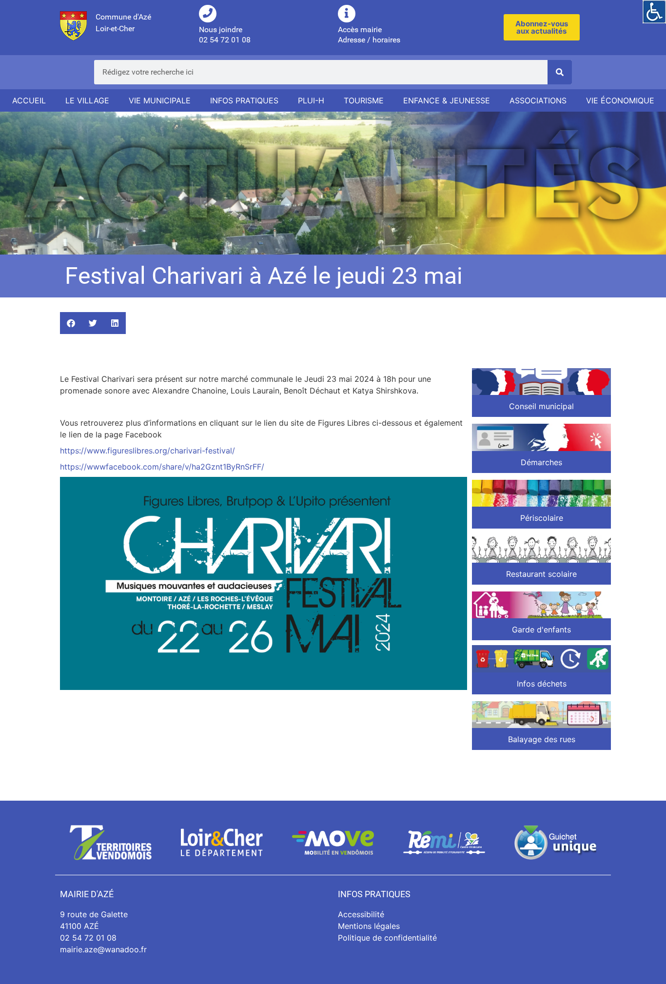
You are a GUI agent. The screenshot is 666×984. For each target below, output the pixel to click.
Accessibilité (361, 914)
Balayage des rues (541, 739)
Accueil (29, 100)
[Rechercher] (560, 72)
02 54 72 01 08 (88, 938)
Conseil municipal (541, 406)
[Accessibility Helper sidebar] (654, 11)
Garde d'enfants (541, 629)
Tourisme (364, 100)
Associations (538, 100)
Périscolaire (541, 518)
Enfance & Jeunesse (446, 100)
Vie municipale (160, 100)
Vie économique (620, 100)
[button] (71, 323)
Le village (87, 100)
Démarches (541, 462)
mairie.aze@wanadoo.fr (103, 949)
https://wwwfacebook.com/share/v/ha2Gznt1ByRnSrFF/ (162, 467)
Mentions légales (369, 926)
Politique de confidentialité (387, 938)
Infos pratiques (244, 100)
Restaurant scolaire (541, 574)
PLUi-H (311, 100)
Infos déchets (542, 684)
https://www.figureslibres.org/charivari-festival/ (147, 450)
